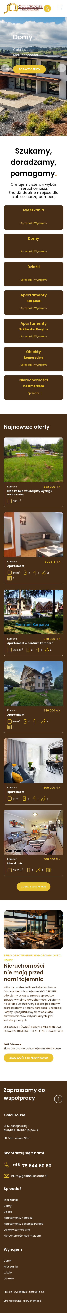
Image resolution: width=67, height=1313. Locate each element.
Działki (8, 1212)
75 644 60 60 (31, 1166)
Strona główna (12, 1301)
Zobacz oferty (29, 69)
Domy (8, 1206)
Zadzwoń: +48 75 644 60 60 (28, 1058)
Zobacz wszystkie (33, 886)
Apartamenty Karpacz (18, 1218)
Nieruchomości (32, 1301)
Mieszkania (11, 1200)
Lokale (8, 1272)
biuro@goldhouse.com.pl (29, 1176)
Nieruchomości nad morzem (22, 1236)
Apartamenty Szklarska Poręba (23, 1224)
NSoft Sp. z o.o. (36, 1292)
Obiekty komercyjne (17, 1230)
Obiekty (9, 1278)
